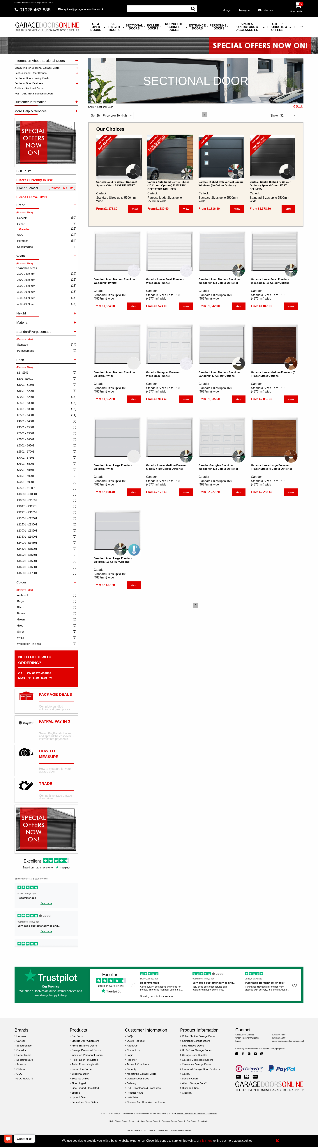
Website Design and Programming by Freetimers (196, 1113)
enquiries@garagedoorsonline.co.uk (82, 9)
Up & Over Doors (95, 26)
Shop (91, 106)
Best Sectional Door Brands (31, 72)
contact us (267, 10)
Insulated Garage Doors (181, 1130)
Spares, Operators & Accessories (247, 26)
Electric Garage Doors (136, 1130)
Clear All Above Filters (31, 197)
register (246, 10)
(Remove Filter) (24, 212)
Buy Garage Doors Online (198, 1121)
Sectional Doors (134, 27)
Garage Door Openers (158, 1130)
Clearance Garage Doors (172, 1121)
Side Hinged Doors (114, 26)
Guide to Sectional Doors (29, 88)
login (228, 10)
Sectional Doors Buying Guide (32, 78)
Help (296, 27)
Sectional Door (105, 106)
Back (299, 106)
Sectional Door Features (29, 83)
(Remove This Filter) (62, 188)
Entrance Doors (197, 27)
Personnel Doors (219, 27)
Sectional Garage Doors (147, 1121)
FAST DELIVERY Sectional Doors (34, 93)
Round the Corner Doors (174, 26)
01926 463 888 (35, 10)
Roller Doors (153, 27)
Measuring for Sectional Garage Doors (37, 67)
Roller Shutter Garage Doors (121, 1121)
